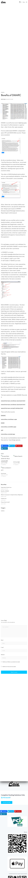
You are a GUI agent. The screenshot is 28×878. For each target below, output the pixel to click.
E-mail (2, 647)
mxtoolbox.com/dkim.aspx (8, 426)
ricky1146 (3, 99)
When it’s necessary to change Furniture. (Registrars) (12, 494)
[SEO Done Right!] (18, 458)
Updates (2, 92)
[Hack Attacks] (6, 470)
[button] (6, 802)
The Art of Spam (4, 461)
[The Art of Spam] (6, 458)
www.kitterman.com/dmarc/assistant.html (13, 401)
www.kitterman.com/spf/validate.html (12, 408)
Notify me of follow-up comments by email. (11, 661)
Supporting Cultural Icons (6, 487)
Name (2, 640)
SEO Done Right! (16, 461)
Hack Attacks (3, 473)
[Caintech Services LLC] (3, 2)
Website (3, 654)
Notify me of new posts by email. (9, 666)
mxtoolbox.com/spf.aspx (8, 434)
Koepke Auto (3, 498)
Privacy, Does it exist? (5, 502)
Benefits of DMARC (5, 491)
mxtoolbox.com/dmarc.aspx (9, 419)
